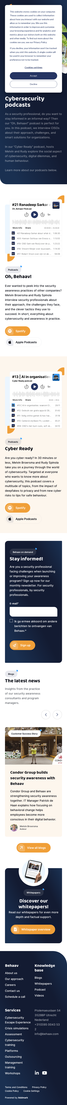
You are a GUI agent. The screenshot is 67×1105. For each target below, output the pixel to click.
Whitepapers (43, 983)
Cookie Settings (31, 1091)
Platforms (11, 1050)
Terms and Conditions (16, 1087)
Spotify (20, 331)
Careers (10, 984)
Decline (33, 84)
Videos (39, 995)
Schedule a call (15, 996)
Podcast (40, 989)
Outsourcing (13, 1056)
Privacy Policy (39, 1087)
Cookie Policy (12, 1091)
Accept (33, 75)
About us (11, 973)
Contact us (12, 990)
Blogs (38, 977)
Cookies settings (33, 67)
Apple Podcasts (26, 342)
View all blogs (36, 847)
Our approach (14, 979)
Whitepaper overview (35, 929)
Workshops (12, 1073)
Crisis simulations (17, 1028)
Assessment (13, 1034)
